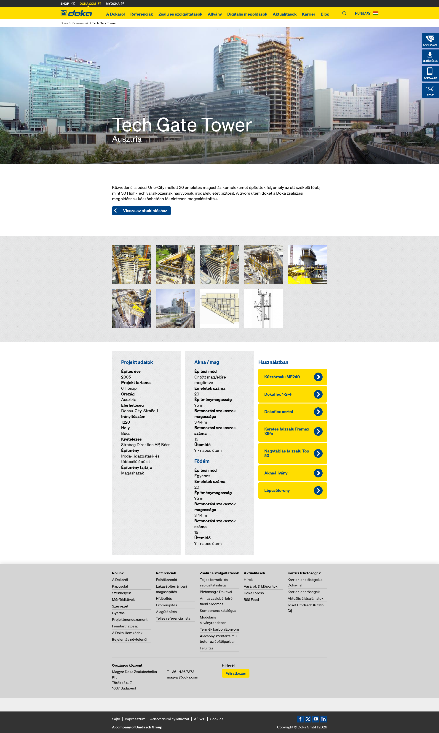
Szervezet (120, 606)
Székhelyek (121, 592)
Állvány (215, 14)
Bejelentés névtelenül (129, 639)
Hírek (248, 579)
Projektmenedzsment (129, 619)
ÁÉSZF (199, 718)
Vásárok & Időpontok (261, 586)
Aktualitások (285, 14)
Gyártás (118, 612)
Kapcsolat (120, 586)
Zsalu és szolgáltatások (180, 14)
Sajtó (116, 718)
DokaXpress (254, 592)
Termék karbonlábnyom (219, 629)
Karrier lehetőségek (304, 591)
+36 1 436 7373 (182, 671)
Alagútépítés (166, 611)
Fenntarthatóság (125, 626)
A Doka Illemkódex (127, 632)
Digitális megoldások (247, 14)
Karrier (308, 14)
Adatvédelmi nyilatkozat (169, 718)
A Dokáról (115, 14)
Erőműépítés (166, 605)
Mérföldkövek (123, 599)
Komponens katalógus (218, 610)
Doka (64, 23)
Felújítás (206, 648)
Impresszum (135, 718)
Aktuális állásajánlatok (306, 598)
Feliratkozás (235, 673)
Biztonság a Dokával (216, 591)
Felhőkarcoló (166, 579)
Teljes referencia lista (173, 618)
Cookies (216, 718)
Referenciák (141, 14)
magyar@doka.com (182, 677)
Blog (325, 14)
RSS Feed (251, 599)
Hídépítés (164, 598)
